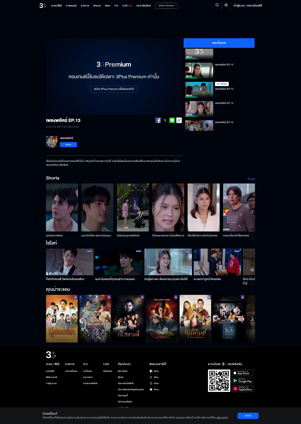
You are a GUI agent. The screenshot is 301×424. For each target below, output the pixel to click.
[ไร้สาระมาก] (128, 318)
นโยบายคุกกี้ (123, 395)
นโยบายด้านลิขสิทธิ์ (125, 383)
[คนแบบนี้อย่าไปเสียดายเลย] (239, 207)
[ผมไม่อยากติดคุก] (62, 207)
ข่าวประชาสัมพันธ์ (90, 383)
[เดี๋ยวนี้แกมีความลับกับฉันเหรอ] (203, 207)
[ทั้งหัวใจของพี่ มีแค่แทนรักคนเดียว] (70, 262)
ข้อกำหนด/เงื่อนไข (125, 401)
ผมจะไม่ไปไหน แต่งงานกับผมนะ (96, 236)
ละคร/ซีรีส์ (50, 371)
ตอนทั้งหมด (219, 43)
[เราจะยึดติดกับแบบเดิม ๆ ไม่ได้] (229, 318)
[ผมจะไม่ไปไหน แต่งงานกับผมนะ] (97, 207)
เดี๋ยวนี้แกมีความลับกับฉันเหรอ (202, 236)
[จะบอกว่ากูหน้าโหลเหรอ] (217, 262)
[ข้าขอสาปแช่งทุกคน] (162, 318)
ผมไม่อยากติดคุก (54, 236)
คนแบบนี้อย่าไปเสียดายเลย (236, 236)
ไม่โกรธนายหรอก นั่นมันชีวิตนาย (168, 236)
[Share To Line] (172, 120)
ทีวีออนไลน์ (107, 371)
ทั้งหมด (251, 179)
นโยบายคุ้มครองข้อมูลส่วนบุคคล (131, 389)
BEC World (122, 371)
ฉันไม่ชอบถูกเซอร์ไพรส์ (128, 236)
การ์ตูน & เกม (51, 383)
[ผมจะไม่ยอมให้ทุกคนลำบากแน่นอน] (119, 262)
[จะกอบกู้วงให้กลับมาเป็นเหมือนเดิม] (95, 318)
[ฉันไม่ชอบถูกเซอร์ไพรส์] (133, 207)
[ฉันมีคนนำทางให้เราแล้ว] (195, 318)
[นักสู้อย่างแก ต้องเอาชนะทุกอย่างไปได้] (168, 262)
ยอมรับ (248, 415)
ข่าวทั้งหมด (87, 371)
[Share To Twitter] (165, 120)
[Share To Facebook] (158, 120)
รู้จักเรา (121, 377)
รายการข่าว (87, 377)
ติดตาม (68, 144)
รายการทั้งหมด (71, 371)
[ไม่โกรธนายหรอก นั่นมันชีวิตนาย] (168, 207)
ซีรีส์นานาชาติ (51, 377)
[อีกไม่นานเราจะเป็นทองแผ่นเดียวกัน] (62, 318)
